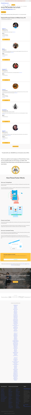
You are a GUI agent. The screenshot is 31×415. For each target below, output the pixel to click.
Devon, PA (15, 326)
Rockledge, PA (15, 366)
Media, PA (15, 351)
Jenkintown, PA (15, 342)
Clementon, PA (15, 321)
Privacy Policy (13, 413)
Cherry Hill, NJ (15, 318)
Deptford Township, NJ (15, 325)
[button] (15, 1)
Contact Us (2, 390)
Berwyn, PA (15, 310)
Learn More (15, 281)
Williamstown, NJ (15, 378)
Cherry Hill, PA (15, 317)
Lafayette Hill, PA (15, 344)
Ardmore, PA (15, 307)
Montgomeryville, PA (15, 352)
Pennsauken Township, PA (15, 361)
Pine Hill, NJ (15, 363)
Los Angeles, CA (11, 407)
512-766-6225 (26, 404)
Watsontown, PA (15, 373)
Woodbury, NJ (15, 379)
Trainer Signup (3, 395)
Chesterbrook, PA (15, 319)
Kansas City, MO (11, 406)
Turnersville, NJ (15, 371)
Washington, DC (18, 407)
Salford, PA (15, 368)
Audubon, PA (15, 308)
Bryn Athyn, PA (15, 314)
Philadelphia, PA (18, 395)
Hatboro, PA (15, 337)
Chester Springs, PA (15, 320)
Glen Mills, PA (15, 334)
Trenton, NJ (17, 406)
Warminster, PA (15, 372)
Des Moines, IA (10, 402)
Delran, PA (15, 324)
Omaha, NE (17, 394)
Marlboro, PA (15, 350)
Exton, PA (15, 329)
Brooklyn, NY (10, 394)
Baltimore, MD (10, 391)
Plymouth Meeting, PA (15, 364)
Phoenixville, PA (15, 362)
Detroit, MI (10, 403)
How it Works (23, 263)
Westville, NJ (15, 377)
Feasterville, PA (15, 330)
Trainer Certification (3, 398)
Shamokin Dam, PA (15, 369)
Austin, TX (10, 390)
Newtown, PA (15, 357)
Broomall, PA (15, 313)
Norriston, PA (15, 358)
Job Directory (2, 394)
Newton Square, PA (15, 355)
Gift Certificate (3, 399)
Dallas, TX (10, 399)
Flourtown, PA (15, 331)
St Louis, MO (17, 403)
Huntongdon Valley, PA (15, 341)
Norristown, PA (15, 359)
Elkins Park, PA (15, 328)
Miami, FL (17, 390)
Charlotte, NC (10, 395)
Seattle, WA (17, 402)
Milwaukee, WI (18, 391)
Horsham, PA (15, 339)
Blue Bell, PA (15, 312)
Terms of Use (2, 391)
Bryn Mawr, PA (15, 315)
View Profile (6, 39)
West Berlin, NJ (15, 374)
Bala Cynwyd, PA (15, 309)
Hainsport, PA (15, 336)
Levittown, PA (15, 347)
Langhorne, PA (15, 346)
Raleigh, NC (17, 398)
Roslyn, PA (15, 367)
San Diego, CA (17, 399)
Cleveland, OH (10, 398)
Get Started (3, 12)
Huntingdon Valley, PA (15, 340)
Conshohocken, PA (15, 323)
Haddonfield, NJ (15, 335)
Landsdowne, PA (15, 345)
